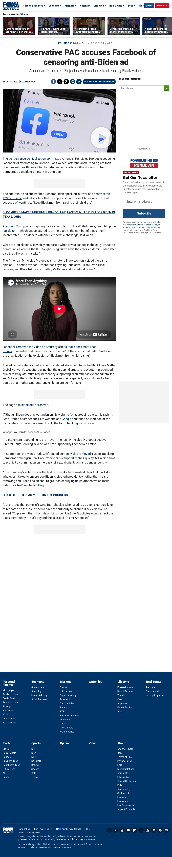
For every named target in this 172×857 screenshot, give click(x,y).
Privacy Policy (134, 225)
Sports (36, 743)
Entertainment (125, 687)
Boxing (35, 765)
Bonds (63, 707)
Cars (119, 699)
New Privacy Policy (43, 829)
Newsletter (154, 830)
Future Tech (9, 769)
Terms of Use (151, 225)
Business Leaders (69, 715)
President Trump (14, 226)
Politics (63, 43)
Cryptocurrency (68, 695)
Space (6, 777)
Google (66, 419)
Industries (65, 719)
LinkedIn (141, 830)
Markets (69, 5)
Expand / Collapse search (141, 6)
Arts (119, 711)
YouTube (128, 830)
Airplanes (122, 703)
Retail (63, 723)
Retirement (9, 718)
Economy (54, 5)
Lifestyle (99, 5)
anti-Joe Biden (24, 167)
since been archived (34, 405)
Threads (66, 81)
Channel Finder (125, 749)
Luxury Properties (155, 695)
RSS (147, 830)
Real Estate (115, 5)
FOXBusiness (27, 81)
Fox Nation (122, 801)
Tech (131, 5)
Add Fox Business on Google (100, 81)
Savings (7, 706)
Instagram (122, 830)
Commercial (152, 691)
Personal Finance (33, 5)
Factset (23, 839)
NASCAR (36, 761)
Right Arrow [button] (166, 26)
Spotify (160, 830)
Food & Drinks (124, 707)
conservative (17, 158)
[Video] (59, 120)
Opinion (65, 743)
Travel (120, 695)
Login (149, 5)
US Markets (66, 691)
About (121, 743)
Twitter (59, 81)
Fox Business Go (126, 805)
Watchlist (85, 5)
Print (72, 81)
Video (93, 743)
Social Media (9, 753)
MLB (33, 757)
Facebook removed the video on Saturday (30, 347)
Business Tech (10, 761)
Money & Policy (39, 695)
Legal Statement (87, 839)
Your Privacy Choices (71, 829)
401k (5, 714)
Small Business (39, 699)
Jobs (120, 753)
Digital (6, 749)
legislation (9, 230)
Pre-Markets (66, 727)
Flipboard (134, 830)
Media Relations (125, 769)
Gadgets (7, 757)
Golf (33, 773)
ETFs (62, 711)
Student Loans (10, 694)
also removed (82, 453)
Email (79, 81)
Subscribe (144, 213)
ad (36, 167)
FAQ (119, 765)
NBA (33, 753)
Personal (150, 687)
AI (4, 773)
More (142, 5)
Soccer (35, 769)
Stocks (63, 687)
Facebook (53, 81)
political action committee (44, 158)
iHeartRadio (166, 830)
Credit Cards (9, 698)
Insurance (8, 710)
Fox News (122, 797)
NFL (33, 749)
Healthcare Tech (11, 765)
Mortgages (8, 690)
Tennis (34, 777)
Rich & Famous (125, 691)
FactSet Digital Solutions (67, 839)
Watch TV (162, 5)
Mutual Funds (67, 731)
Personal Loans (11, 702)
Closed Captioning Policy (28, 833)
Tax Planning (9, 722)
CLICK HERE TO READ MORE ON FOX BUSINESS (35, 495)
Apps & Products (126, 809)
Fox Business (11, 5)
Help (87, 829)
